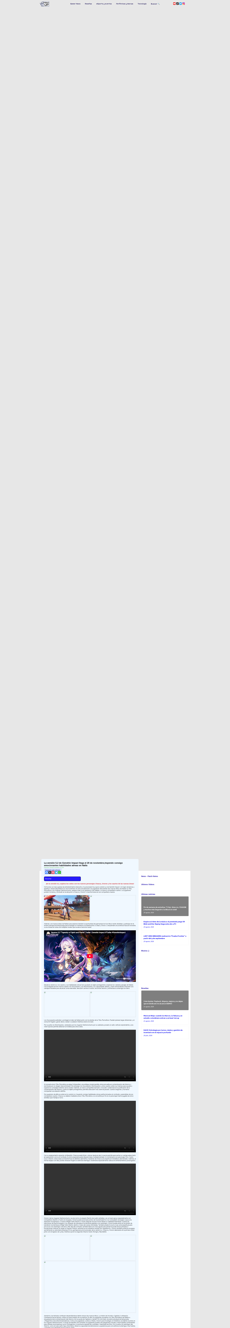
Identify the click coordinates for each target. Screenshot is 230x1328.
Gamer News (75, 4)
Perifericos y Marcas (124, 4)
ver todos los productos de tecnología (153, 947)
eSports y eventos (104, 4)
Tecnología (142, 4)
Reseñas (88, 4)
